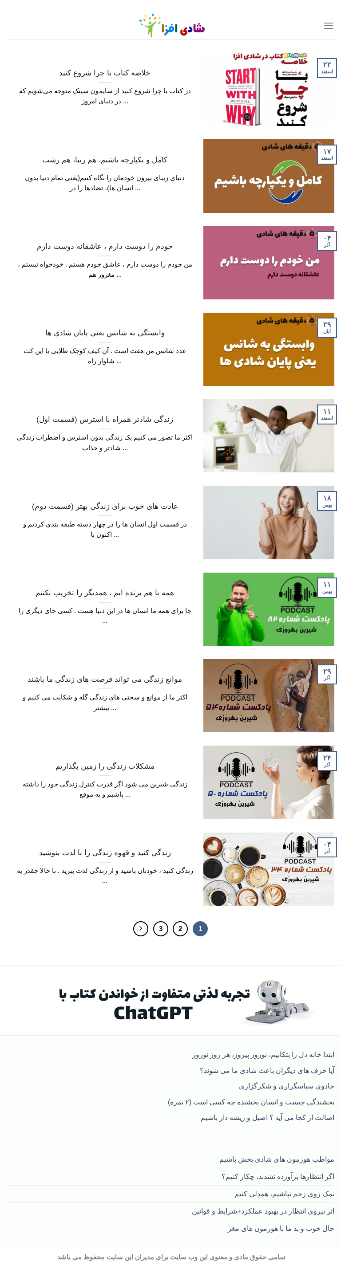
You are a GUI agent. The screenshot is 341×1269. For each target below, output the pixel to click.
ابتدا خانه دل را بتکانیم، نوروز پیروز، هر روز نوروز (263, 1054)
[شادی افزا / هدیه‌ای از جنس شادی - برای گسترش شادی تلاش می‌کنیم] (170, 25)
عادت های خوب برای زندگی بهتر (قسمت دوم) (105, 506)
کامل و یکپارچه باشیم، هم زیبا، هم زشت (104, 160)
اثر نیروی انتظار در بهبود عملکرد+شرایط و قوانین (263, 1211)
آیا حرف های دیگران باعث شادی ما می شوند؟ (267, 1070)
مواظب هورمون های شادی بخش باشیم (276, 1159)
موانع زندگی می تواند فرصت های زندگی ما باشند (105, 679)
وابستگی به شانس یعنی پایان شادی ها (105, 333)
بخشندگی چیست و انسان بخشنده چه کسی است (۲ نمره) (251, 1102)
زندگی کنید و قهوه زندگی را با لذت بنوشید (105, 853)
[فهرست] (328, 25)
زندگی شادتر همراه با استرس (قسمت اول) (104, 419)
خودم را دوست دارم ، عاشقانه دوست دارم (105, 246)
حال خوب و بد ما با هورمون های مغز (281, 1228)
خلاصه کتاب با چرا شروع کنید (105, 73)
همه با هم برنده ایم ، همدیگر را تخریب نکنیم (105, 593)
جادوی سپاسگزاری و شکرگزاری (286, 1086)
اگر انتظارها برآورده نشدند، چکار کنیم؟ (278, 1176)
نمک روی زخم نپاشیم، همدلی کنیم (284, 1194)
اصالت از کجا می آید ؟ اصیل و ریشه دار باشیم (267, 1117)
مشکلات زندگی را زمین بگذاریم (105, 766)
